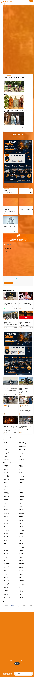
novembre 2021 (6, 546)
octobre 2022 (5, 530)
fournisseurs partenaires (22, 443)
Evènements (9, 75)
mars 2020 (5, 574)
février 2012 (20, 577)
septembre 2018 (21, 465)
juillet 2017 (20, 485)
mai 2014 (20, 539)
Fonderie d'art (6, 459)
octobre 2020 (5, 564)
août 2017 (20, 483)
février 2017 (20, 492)
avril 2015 (20, 523)
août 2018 (20, 466)
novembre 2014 (21, 530)
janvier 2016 (20, 510)
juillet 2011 (20, 587)
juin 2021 (5, 553)
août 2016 (20, 500)
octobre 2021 (5, 547)
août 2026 (5, 465)
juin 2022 (5, 536)
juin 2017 (20, 486)
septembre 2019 (6, 583)
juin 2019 (5, 587)
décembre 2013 (21, 546)
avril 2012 (20, 574)
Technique (20, 456)
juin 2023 (5, 519)
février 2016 (20, 509)
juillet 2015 (20, 519)
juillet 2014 (20, 536)
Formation (20, 442)
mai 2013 (20, 556)
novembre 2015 (21, 513)
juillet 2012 (20, 570)
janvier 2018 (20, 476)
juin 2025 (5, 485)
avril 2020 (5, 573)
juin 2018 (20, 469)
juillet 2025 (5, 483)
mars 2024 (5, 506)
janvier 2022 (5, 543)
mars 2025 (5, 489)
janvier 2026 (5, 475)
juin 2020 (5, 570)
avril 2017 (20, 489)
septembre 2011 (21, 584)
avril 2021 (5, 556)
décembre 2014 (21, 529)
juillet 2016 (20, 502)
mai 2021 (5, 554)
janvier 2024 (5, 509)
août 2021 (5, 550)
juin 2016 (20, 503)
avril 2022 (5, 539)
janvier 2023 (5, 526)
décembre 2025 (6, 476)
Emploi (5, 453)
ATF (4, 446)
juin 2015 (20, 520)
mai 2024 (5, 503)
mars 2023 (5, 523)
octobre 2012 (20, 566)
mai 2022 (5, 537)
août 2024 (5, 499)
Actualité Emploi (6, 443)
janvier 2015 (20, 527)
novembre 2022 (6, 529)
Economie (5, 452)
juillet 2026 (5, 466)
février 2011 (20, 594)
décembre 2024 (6, 493)
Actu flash (5, 442)
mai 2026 (5, 469)
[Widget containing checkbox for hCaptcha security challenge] (10, 279)
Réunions (20, 453)
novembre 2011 (21, 581)
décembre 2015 (21, 512)
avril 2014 (20, 540)
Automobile (5, 449)
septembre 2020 (6, 566)
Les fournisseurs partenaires (22, 446)
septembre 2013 (21, 550)
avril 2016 (20, 506)
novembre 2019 (6, 580)
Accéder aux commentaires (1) (19, 134)
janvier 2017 (20, 493)
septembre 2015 (21, 516)
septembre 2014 (21, 533)
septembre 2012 (21, 567)
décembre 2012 (21, 563)
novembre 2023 (6, 512)
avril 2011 (20, 591)
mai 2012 (20, 573)
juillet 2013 (20, 553)
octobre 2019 (5, 581)
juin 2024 (5, 502)
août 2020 (5, 567)
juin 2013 (20, 554)
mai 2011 (20, 590)
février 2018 (20, 475)
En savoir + (17, 663)
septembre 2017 (21, 482)
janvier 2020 (5, 577)
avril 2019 (5, 590)
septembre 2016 (21, 499)
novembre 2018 (6, 597)
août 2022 (5, 533)
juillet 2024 (5, 500)
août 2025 (5, 482)
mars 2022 (5, 540)
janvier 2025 (5, 492)
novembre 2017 (21, 479)
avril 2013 (20, 557)
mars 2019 (5, 591)
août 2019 (5, 584)
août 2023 (5, 516)
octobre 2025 (5, 479)
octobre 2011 (20, 583)
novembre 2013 (21, 547)
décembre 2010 (21, 597)
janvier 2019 (5, 594)
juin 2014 (20, 537)
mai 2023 (5, 520)
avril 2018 (20, 472)
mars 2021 (5, 557)
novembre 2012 (21, 564)
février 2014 (20, 543)
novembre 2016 (21, 496)
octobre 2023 (5, 513)
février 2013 (20, 560)
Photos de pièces (21, 449)
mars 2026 (5, 472)
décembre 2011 (21, 580)
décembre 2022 (6, 527)
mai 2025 (5, 486)
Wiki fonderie (20, 459)
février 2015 (20, 526)
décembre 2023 (6, 510)
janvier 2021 (5, 560)
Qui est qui (20, 452)
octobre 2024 (5, 496)
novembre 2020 (6, 563)
